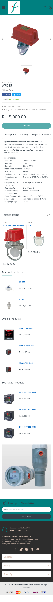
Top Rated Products (13, 382)
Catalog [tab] (24, 134)
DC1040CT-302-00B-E (27, 427)
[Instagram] (26, 549)
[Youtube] (37, 549)
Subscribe (26, 517)
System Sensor (7, 82)
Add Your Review (8, 90)
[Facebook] (15, 549)
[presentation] (47, 215)
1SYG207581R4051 (26, 346)
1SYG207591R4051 (26, 363)
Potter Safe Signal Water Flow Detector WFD (14, 225)
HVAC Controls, (32, 109)
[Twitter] (20, 549)
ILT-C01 (22, 299)
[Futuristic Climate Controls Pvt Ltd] (14, 7)
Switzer (30, 222)
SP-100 (22, 282)
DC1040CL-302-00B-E (27, 409)
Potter (5, 222)
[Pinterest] (32, 549)
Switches (42, 109)
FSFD (29, 225)
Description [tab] (10, 134)
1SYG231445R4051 (26, 328)
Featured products (12, 272)
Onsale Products (11, 318)
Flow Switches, (20, 109)
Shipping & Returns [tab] (42, 134)
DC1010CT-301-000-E (27, 392)
